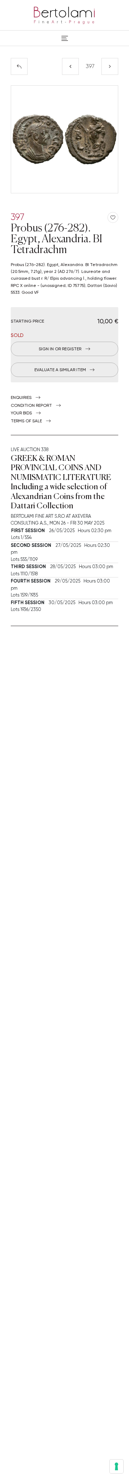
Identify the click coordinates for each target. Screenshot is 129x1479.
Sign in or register (60, 348)
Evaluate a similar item (60, 369)
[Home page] (64, 14)
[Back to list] (19, 66)
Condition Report (31, 405)
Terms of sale (26, 420)
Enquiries (21, 397)
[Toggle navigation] (65, 38)
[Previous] (70, 66)
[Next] (109, 66)
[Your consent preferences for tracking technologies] (116, 1466)
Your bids (21, 412)
